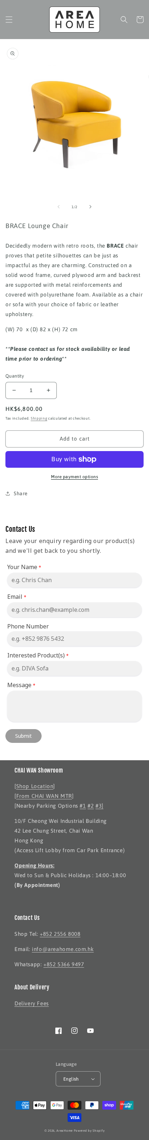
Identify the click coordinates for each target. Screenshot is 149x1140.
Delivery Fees (31, 1003)
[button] (9, 20)
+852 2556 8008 (60, 934)
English (71, 1079)
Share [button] (21, 493)
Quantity (14, 376)
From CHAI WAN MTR (44, 796)
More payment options (74, 476)
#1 (83, 806)
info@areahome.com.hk (63, 949)
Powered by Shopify (89, 1130)
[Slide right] (90, 207)
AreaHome (64, 1130)
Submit (23, 735)
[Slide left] (59, 207)
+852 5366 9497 (63, 964)
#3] (99, 806)
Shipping (39, 418)
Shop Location (35, 786)
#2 (91, 806)
